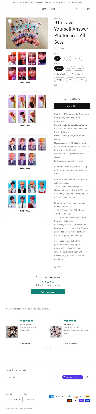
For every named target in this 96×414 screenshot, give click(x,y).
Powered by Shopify (25, 408)
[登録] (48, 377)
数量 (56, 85)
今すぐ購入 (72, 106)
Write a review (47, 292)
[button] (7, 9)
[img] (33, 320)
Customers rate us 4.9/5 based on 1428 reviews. (27, 308)
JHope (59, 79)
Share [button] (59, 267)
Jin (70, 79)
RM (68, 68)
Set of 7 (81, 79)
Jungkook (61, 74)
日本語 (28, 399)
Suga (59, 68)
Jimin (78, 68)
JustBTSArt (15, 408)
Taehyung (76, 74)
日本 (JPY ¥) (13, 399)
